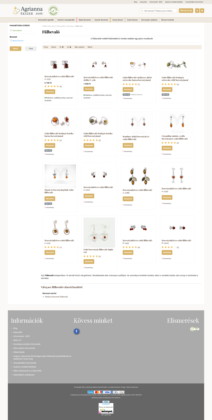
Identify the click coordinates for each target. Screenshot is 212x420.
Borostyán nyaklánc (149, 20)
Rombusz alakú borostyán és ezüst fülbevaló (136, 137)
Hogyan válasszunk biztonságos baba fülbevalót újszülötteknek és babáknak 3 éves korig (42, 357)
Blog (135, 2)
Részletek (50, 92)
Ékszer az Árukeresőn (106, 407)
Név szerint (79, 47)
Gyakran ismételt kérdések (174, 2)
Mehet (15, 49)
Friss (46, 47)
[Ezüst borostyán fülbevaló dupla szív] (99, 233)
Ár (61, 47)
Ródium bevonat (18, 41)
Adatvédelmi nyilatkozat (23, 375)
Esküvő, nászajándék (66, 20)
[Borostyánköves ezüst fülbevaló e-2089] (138, 176)
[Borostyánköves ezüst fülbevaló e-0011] (99, 174)
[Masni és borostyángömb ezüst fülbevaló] (60, 176)
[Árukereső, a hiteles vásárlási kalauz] (53, 11)
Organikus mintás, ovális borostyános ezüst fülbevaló (175, 137)
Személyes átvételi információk (26, 344)
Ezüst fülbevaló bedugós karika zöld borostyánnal (98, 134)
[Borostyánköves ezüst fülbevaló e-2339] (177, 175)
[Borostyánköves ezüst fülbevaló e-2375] (60, 64)
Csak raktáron (17, 30)
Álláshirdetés (19, 352)
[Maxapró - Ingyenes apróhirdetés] (106, 411)
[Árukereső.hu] (106, 404)
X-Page (123, 387)
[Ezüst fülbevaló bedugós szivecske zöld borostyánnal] (177, 65)
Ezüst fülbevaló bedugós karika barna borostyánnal (59, 134)
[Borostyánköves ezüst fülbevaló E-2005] (177, 228)
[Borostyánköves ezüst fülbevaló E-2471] (138, 228)
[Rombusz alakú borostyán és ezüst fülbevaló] (138, 123)
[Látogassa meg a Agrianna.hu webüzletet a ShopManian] (106, 401)
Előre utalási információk (24, 348)
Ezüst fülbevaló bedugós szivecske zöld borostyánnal (175, 78)
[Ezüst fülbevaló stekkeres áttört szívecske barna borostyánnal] (138, 65)
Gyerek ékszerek (101, 20)
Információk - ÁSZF (156, 2)
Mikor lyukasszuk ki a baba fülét (27, 371)
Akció (53, 47)
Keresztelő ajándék (46, 20)
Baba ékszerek (85, 20)
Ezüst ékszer (132, 20)
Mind (90, 47)
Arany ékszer (117, 20)
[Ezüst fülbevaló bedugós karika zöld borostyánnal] (99, 121)
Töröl (31, 49)
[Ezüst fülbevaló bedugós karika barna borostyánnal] (60, 121)
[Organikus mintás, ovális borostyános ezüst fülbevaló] (177, 122)
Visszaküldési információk (194, 2)
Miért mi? (17, 340)
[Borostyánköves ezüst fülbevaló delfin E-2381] (99, 65)
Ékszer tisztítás (167, 20)
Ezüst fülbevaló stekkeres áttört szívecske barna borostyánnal (137, 78)
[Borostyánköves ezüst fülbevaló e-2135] (60, 228)
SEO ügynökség (106, 415)
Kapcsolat (143, 2)
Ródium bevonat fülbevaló (56, 297)
